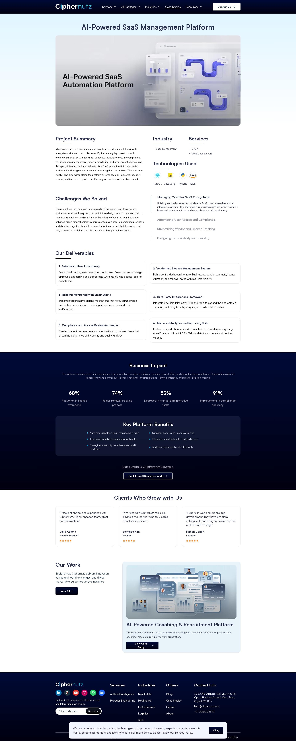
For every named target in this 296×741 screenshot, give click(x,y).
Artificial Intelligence (122, 694)
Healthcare (145, 700)
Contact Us (224, 6)
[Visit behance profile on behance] (102, 693)
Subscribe (93, 711)
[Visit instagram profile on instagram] (84, 693)
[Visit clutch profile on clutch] (67, 693)
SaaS (141, 720)
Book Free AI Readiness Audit (146, 476)
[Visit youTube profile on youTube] (76, 693)
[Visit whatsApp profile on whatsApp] (93, 693)
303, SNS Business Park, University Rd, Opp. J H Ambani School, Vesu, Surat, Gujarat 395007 (215, 697)
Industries (151, 6)
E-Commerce (146, 707)
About (170, 713)
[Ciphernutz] (74, 7)
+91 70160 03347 (204, 711)
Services (107, 6)
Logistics (143, 713)
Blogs (169, 694)
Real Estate (145, 694)
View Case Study (141, 645)
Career (170, 707)
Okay (216, 730)
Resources (192, 6)
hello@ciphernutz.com (206, 706)
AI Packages (128, 6)
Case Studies (173, 6)
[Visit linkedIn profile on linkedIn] (59, 693)
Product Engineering (122, 700)
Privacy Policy (230, 737)
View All (65, 591)
